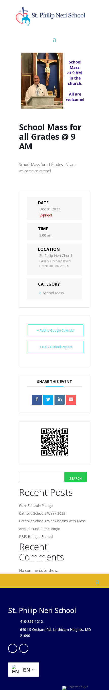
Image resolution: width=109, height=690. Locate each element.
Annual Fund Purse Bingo (39, 528)
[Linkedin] (60, 400)
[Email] (71, 400)
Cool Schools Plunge (36, 505)
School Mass (53, 292)
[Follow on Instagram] (23, 648)
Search (75, 478)
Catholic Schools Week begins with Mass (52, 521)
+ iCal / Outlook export (56, 347)
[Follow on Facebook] (12, 648)
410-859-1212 (31, 621)
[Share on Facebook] (37, 400)
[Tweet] (48, 400)
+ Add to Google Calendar (56, 330)
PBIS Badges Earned (36, 536)
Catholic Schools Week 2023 (42, 513)
